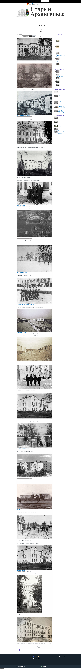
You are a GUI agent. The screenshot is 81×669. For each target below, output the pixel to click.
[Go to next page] (22, 650)
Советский (41, 23)
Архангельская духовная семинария (22, 144)
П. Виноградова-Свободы (59, 79)
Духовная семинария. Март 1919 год (22, 272)
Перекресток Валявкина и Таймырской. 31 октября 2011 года (60, 55)
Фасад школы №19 (58, 83)
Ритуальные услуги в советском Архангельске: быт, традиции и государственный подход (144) (61, 97)
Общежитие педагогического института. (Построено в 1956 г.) (26, 60)
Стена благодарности (59, 657)
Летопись (22, 656)
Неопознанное (54, 656)
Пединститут (18, 509)
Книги (64, 657)
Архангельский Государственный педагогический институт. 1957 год (26, 176)
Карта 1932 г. (25, 657)
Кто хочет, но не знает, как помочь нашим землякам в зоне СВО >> (41, 3)
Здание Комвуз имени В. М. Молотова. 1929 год (23, 418)
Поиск (30, 36)
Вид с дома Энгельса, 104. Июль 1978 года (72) (61, 112)
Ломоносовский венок (19, 657)
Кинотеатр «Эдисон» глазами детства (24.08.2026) (61, 118)
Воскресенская (58, 86)
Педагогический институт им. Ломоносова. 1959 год (24, 476)
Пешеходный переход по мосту (21, 332)
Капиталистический (41, 25)
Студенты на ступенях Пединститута (22, 205)
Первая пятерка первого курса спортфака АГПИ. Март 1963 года (26, 304)
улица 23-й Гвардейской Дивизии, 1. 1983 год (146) (61, 92)
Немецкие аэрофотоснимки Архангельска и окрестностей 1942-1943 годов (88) (61, 103)
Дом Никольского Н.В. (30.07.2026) (61, 129)
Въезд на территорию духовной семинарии (23, 448)
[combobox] (45, 1)
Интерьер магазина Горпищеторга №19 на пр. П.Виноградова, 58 (60, 43)
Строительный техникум (59, 76)
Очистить (33, 36)
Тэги (41, 29)
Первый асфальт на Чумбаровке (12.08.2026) (61, 126)
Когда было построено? (61, 656)
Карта (41, 31)
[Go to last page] (23, 650)
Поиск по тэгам (18, 656)
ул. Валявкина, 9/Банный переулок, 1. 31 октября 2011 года (60, 61)
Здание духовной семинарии (21, 570)
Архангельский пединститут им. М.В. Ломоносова (24, 115)
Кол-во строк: (38, 36)
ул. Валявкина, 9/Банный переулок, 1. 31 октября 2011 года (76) (61, 108)
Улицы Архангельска (52, 657)
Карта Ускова (27, 656)
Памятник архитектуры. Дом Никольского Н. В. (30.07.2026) (61, 132)
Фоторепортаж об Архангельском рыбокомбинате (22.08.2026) (61, 122)
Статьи (51, 656)
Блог (41, 27)
